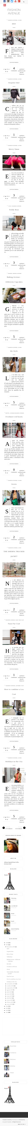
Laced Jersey (13, 1052)
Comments (14, 68)
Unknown (21, 74)
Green (14, 484)
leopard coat (20, 685)
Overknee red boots (14, 417)
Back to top (21, 1124)
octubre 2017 (10, 986)
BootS (12, 921)
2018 (7, 942)
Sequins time (14, 83)
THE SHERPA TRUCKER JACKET (14, 554)
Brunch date (13, 1046)
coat (9, 206)
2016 (7, 1006)
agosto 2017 (10, 990)
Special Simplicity (15, 929)
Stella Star (12, 1066)
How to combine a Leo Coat (14, 691)
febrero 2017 (10, 1002)
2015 (7, 1008)
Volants (12, 1072)
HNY (14, 24)
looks (20, 20)
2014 (7, 1010)
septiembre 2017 (11, 988)
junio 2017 (9, 994)
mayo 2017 (9, 996)
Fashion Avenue (14, 11)
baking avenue (17, 273)
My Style (14, 351)
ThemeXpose (15, 1119)
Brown (12, 913)
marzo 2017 (9, 1000)
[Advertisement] (11, 1026)
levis (19, 547)
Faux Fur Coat (14, 624)
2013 (7, 1012)
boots (7, 413)
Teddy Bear (14, 210)
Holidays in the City (14, 762)
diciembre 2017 (11, 947)
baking (10, 273)
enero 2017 (9, 1004)
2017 (7, 945)
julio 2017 (9, 992)
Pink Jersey (13, 898)
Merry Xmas (14, 149)
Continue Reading (14, 62)
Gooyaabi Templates (7, 1122)
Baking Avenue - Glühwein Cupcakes (14, 279)
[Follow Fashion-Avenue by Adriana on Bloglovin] (9, 889)
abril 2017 (9, 998)
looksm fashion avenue (17, 413)
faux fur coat (20, 620)
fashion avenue (12, 20)
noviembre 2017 (11, 984)
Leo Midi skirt (14, 906)
